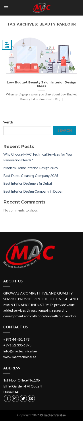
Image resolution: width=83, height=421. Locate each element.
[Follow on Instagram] (15, 398)
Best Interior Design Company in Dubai (32, 191)
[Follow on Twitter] (23, 398)
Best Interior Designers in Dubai (27, 183)
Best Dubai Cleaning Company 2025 (30, 175)
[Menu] (6, 7)
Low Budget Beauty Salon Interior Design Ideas (41, 84)
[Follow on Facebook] (7, 398)
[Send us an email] (31, 398)
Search (8, 122)
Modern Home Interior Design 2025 (30, 168)
